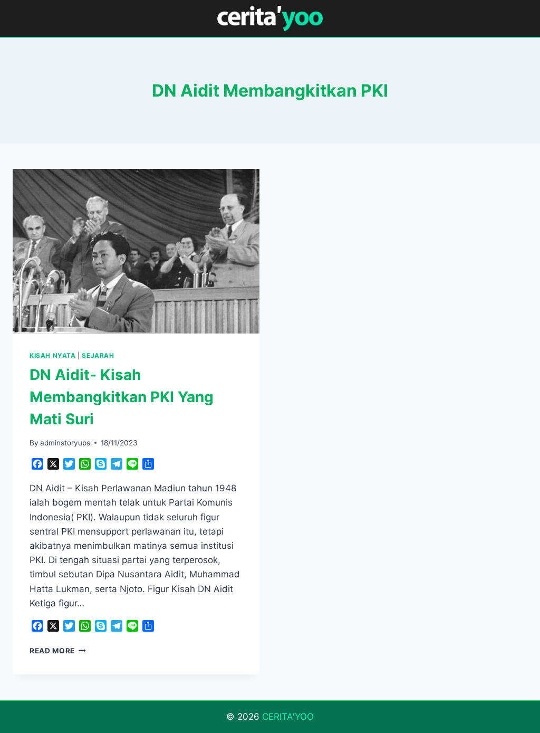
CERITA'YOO (288, 716)
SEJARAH (98, 355)
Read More (58, 650)
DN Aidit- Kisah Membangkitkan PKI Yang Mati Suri (122, 397)
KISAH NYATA (53, 355)
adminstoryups (65, 443)
